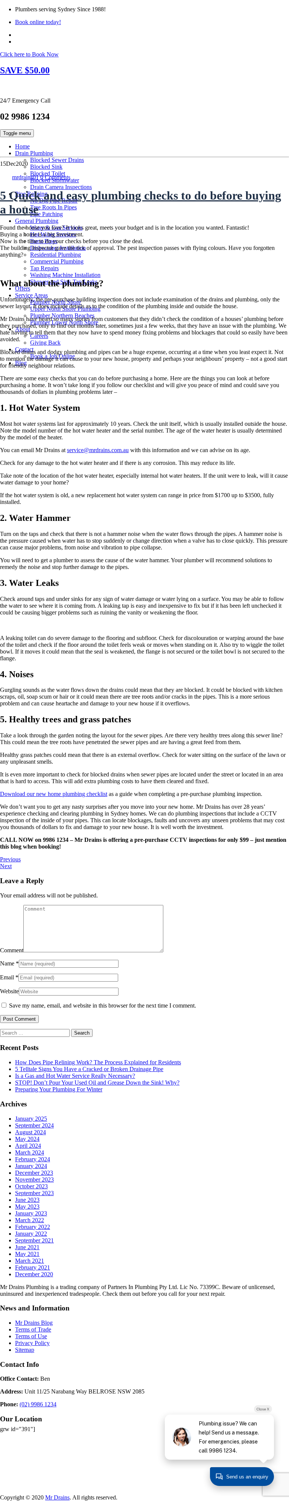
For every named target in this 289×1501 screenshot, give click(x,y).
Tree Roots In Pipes (53, 207)
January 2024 (31, 1166)
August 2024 (30, 1132)
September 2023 (34, 1193)
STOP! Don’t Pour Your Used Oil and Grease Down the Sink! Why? (97, 1082)
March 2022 (29, 1220)
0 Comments (55, 177)
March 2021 (29, 1260)
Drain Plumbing (34, 153)
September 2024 (34, 1125)
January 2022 (31, 1233)
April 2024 (28, 1145)
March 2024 (29, 1152)
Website (9, 991)
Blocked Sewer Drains (57, 160)
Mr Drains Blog (34, 1322)
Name (7, 963)
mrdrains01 (25, 177)
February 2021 (32, 1267)
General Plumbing (36, 221)
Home (22, 146)
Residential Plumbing (55, 254)
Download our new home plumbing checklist (53, 794)
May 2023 (27, 1206)
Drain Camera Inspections (61, 187)
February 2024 (32, 1159)
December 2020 (34, 1274)
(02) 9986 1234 (38, 1404)
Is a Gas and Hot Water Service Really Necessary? (75, 1076)
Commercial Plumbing (57, 261)
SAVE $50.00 (25, 70)
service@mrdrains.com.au (98, 450)
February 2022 (32, 1227)
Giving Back (45, 342)
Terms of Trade (33, 1329)
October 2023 (31, 1186)
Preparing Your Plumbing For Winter (58, 1089)
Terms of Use (31, 1336)
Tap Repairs (44, 268)
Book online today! (38, 22)
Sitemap (24, 1350)
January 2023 (31, 1213)
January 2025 (31, 1118)
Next (6, 866)
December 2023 (34, 1173)
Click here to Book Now (29, 54)
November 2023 (34, 1179)
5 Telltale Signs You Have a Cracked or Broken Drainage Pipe (89, 1069)
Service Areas (31, 295)
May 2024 (27, 1139)
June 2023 (27, 1200)
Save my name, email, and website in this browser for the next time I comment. (102, 1005)
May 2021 (27, 1254)
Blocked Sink (46, 166)
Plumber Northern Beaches (62, 315)
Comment (11, 950)
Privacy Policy (32, 1343)
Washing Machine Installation (65, 275)
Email (7, 977)
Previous (10, 859)
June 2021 (27, 1247)
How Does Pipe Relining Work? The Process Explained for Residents (98, 1062)
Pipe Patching (46, 214)
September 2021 (34, 1240)
